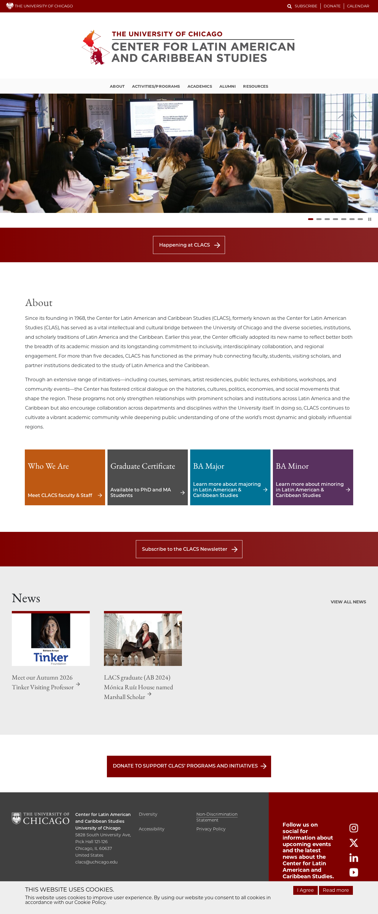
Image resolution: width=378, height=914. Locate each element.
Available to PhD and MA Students (147, 477)
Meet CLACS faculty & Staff (65, 477)
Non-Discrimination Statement (216, 817)
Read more (336, 890)
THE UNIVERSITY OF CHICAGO (43, 6)
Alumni (227, 86)
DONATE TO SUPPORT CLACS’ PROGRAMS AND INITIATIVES (185, 766)
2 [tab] (318, 219)
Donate (332, 6)
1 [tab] (310, 219)
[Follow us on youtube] (353, 875)
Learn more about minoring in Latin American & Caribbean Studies (313, 477)
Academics (200, 86)
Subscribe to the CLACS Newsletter (184, 549)
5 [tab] (343, 219)
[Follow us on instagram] (353, 831)
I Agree (305, 890)
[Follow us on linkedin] (353, 860)
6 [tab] (352, 219)
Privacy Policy (211, 829)
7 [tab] (360, 219)
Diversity (148, 814)
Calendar (358, 6)
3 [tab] (327, 219)
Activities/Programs (156, 86)
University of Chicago (97, 828)
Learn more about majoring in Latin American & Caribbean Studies (230, 477)
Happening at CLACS (184, 245)
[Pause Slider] (369, 219)
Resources (255, 86)
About (117, 86)
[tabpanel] (189, 153)
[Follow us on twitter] (353, 845)
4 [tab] (335, 219)
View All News (348, 602)
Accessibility (151, 829)
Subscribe (306, 6)
